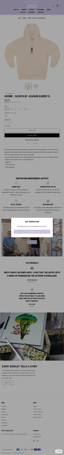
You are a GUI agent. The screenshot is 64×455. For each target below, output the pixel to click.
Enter (32, 231)
